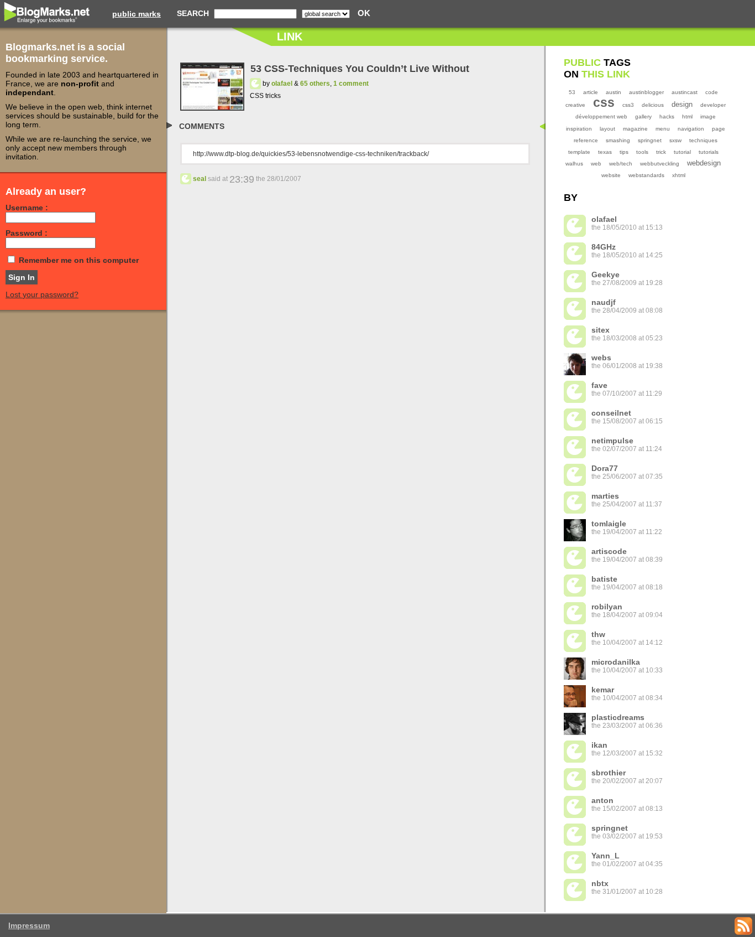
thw (598, 634)
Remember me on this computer (79, 260)
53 (572, 92)
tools (642, 152)
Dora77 (604, 468)
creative (575, 105)
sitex (600, 329)
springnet (650, 140)
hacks (666, 116)
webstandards (646, 175)
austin (613, 92)
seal (199, 179)
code (711, 92)
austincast (685, 92)
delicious (653, 105)
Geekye (605, 274)
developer (713, 105)
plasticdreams (617, 717)
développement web (601, 116)
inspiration (579, 129)
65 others (315, 83)
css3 (628, 105)
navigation (691, 129)
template (579, 152)
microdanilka (615, 662)
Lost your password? (42, 294)
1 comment (351, 83)
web (596, 164)
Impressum (29, 925)
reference (586, 140)
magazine (635, 129)
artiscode (609, 551)
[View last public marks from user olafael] (255, 83)
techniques (703, 140)
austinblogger (646, 92)
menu (663, 129)
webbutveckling (659, 164)
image (708, 116)
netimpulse (612, 440)
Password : (27, 233)
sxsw (675, 140)
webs (601, 357)
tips (624, 152)
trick (661, 152)
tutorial (682, 152)
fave (599, 385)
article (590, 92)
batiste (604, 578)
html (687, 116)
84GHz (603, 246)
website (611, 175)
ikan (599, 745)
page (718, 129)
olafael (281, 83)
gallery (643, 116)
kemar (602, 689)
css (604, 102)
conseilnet (611, 412)
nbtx (600, 883)
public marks (136, 13)
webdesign (704, 163)
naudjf (603, 302)
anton (602, 800)
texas (605, 152)
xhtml (678, 175)
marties (605, 495)
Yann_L (605, 855)
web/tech (620, 164)
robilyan (606, 606)
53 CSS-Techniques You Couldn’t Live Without (359, 68)
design (682, 104)
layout (607, 129)
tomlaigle (608, 523)
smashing (618, 140)
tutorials (709, 152)
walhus (574, 164)
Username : (27, 207)
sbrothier (608, 772)
